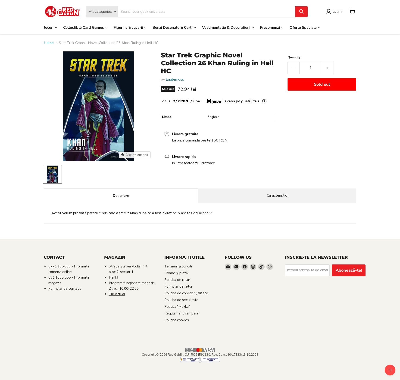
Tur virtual (117, 294)
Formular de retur (178, 286)
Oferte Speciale (304, 27)
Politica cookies (176, 320)
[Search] (301, 11)
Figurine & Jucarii (129, 27)
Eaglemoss (175, 79)
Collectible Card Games (84, 27)
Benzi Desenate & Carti (173, 27)
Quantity (294, 57)
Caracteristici (277, 195)
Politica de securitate (181, 300)
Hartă (113, 277)
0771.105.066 (59, 266)
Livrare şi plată (176, 273)
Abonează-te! (349, 270)
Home (49, 43)
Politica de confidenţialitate (186, 293)
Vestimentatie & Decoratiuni (226, 27)
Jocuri (49, 27)
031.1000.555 (59, 277)
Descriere (121, 195)
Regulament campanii (181, 313)
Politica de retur (177, 279)
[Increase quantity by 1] (328, 68)
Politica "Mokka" (177, 306)
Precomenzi (270, 27)
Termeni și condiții (178, 266)
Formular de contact (64, 288)
